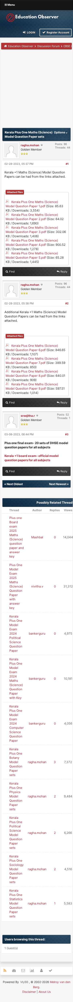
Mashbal (37, 537)
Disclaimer (29, 991)
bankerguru (37, 633)
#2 (67, 303)
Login (30, 32)
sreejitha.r (28, 415)
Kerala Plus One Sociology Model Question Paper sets (16, 869)
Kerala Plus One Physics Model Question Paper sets (15, 796)
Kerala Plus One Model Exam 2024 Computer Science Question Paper (16, 723)
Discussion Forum (48, 46)
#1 (67, 163)
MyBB (24, 982)
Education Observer (20, 46)
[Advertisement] (36, 90)
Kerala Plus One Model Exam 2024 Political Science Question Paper (15, 633)
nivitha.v (37, 586)
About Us (45, 991)
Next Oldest (15, 484)
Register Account (57, 32)
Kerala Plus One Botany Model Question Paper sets (15, 762)
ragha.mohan (30, 145)
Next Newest (57, 484)
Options (60, 132)
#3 (67, 434)
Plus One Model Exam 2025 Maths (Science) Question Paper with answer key (16, 586)
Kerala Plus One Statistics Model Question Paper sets (16, 903)
